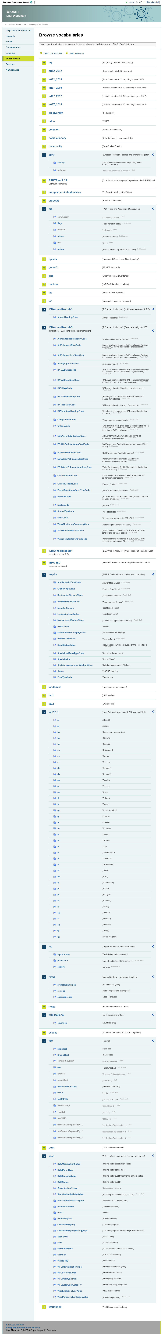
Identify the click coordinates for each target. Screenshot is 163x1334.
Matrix (60, 1212)
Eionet (18, 24)
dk (58, 774)
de (58, 768)
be (58, 738)
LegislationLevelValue (68, 614)
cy (58, 756)
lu (58, 864)
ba (58, 732)
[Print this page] (137, 2)
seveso (53, 1032)
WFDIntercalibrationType (69, 1267)
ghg (51, 276)
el (58, 786)
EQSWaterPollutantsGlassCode (72, 459)
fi (58, 798)
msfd (52, 977)
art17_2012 (55, 96)
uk (58, 937)
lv (58, 870)
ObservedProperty (66, 1224)
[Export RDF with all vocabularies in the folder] (153, 155)
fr (58, 804)
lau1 (51, 695)
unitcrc (60, 249)
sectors (61, 967)
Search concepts (77, 53)
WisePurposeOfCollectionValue (72, 1297)
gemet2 (53, 267)
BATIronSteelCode (66, 405)
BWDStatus (62, 1182)
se (58, 913)
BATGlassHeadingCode (68, 396)
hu (58, 828)
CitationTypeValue (66, 589)
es (58, 792)
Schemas (10, 53)
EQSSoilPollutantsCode (69, 452)
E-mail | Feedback (15, 1324)
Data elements (13, 47)
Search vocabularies (53, 53)
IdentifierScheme (65, 608)
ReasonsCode (64, 496)
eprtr (51, 154)
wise (51, 1156)
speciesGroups (64, 997)
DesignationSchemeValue (70, 595)
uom (51, 1147)
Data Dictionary (30, 24)
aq (50, 62)
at (58, 726)
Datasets (10, 36)
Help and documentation (18, 30)
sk (58, 925)
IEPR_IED (54, 562)
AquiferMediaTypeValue (69, 582)
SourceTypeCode (65, 511)
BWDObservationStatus (68, 1164)
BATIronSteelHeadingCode (70, 411)
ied (50, 301)
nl (58, 883)
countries (62, 1023)
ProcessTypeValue (66, 638)
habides (53, 284)
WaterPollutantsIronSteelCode (72, 539)
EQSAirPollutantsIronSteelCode (73, 444)
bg (58, 744)
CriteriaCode (63, 426)
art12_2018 (55, 79)
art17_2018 (55, 104)
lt (58, 858)
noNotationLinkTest (67, 1086)
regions (61, 991)
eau (59, 1067)
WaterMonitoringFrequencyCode (73, 524)
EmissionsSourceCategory (70, 1200)
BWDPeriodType (65, 1170)
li (58, 852)
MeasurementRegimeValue (70, 620)
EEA (19, 2)
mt (58, 876)
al (58, 720)
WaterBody (62, 1261)
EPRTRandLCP (58, 180)
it (58, 846)
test (51, 1041)
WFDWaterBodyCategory (69, 1285)
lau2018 (53, 712)
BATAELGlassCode (66, 370)
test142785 (62, 1099)
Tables (9, 41)
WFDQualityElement (67, 1279)
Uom (59, 1242)
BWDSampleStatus (66, 1176)
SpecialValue (63, 659)
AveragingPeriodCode (68, 363)
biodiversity (56, 113)
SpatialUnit (62, 1237)
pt (58, 894)
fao (51, 209)
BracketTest (63, 1055)
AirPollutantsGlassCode (69, 345)
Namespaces (12, 70)
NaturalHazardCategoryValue (71, 632)
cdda (52, 121)
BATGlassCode (64, 388)
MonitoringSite (64, 1218)
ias (50, 292)
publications (56, 1015)
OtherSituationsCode (67, 475)
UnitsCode (62, 518)
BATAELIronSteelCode (68, 380)
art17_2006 (55, 87)
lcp (50, 946)
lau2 (51, 703)
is (58, 840)
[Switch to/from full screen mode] (141, 2)
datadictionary (57, 138)
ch (58, 750)
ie (58, 834)
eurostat (54, 200)
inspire (53, 574)
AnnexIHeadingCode (67, 317)
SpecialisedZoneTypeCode (70, 653)
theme (60, 671)
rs (58, 907)
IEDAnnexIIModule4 (61, 551)
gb (58, 810)
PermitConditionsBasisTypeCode (73, 490)
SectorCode (63, 505)
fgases (53, 259)
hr (58, 822)
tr (58, 931)
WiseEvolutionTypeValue (69, 1291)
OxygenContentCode (67, 484)
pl (58, 888)
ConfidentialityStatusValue (70, 1194)
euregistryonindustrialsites (65, 192)
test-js (60, 1093)
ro (58, 901)
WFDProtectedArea (66, 1273)
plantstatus (62, 960)
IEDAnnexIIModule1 (61, 309)
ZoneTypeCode (64, 677)
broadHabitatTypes (66, 985)
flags (59, 223)
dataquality (55, 146)
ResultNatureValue (66, 645)
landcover (55, 687)
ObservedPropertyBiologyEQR (72, 1230)
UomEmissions (65, 1248)
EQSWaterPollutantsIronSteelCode (74, 467)
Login (131, 2)
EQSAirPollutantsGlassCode (71, 436)
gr (58, 816)
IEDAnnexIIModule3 (61, 327)
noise (52, 1006)
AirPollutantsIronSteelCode (70, 355)
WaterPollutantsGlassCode (70, 530)
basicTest (62, 1049)
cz (58, 762)
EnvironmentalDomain (68, 601)
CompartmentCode (66, 419)
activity (60, 162)
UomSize (61, 1255)
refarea (60, 236)
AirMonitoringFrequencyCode (72, 339)
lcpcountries (63, 954)
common (54, 129)
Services (10, 64)
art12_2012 (55, 71)
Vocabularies (13, 58)
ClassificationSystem (67, 1188)
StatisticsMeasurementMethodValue (74, 665)
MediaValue (63, 626)
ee (58, 780)
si (58, 919)
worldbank (55, 1307)
